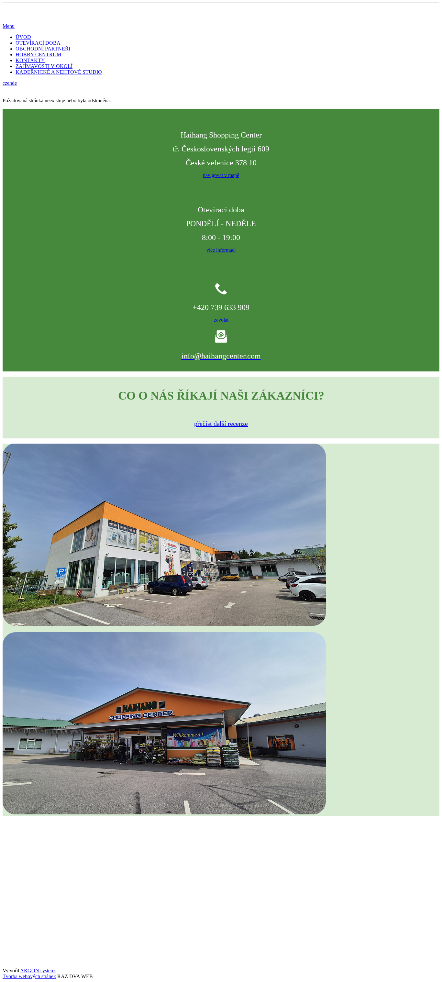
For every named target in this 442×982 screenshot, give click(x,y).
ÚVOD (23, 37)
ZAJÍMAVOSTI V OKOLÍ (44, 66)
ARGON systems (38, 970)
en (9, 83)
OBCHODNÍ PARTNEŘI (43, 48)
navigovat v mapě (221, 175)
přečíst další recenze (221, 423)
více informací (221, 250)
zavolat (221, 320)
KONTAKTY (30, 60)
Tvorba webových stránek (29, 976)
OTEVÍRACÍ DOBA (38, 43)
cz (5, 83)
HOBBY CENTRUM (38, 54)
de (14, 83)
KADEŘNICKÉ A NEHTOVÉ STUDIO (59, 72)
